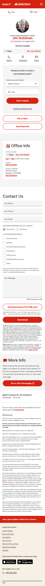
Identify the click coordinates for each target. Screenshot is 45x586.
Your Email (8, 219)
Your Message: (9, 278)
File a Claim (22, 119)
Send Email (22, 320)
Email (36, 60)
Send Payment (22, 126)
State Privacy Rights (9, 547)
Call (7, 159)
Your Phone (8, 211)
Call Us (9, 60)
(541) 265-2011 (11, 165)
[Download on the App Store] (9, 561)
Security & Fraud (8, 534)
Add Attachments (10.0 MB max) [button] (23, 307)
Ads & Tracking (7, 531)
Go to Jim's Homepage (21, 383)
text (12, 159)
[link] (23, 4)
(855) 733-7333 (33, 350)
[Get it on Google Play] (25, 561)
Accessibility (6, 537)
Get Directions (11, 175)
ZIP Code (11, 92)
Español (5, 4)
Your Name (8, 203)
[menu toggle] (41, 4)
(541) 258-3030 (19, 410)
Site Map (5, 550)
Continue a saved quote (22, 109)
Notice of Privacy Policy (10, 544)
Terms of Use (6, 540)
